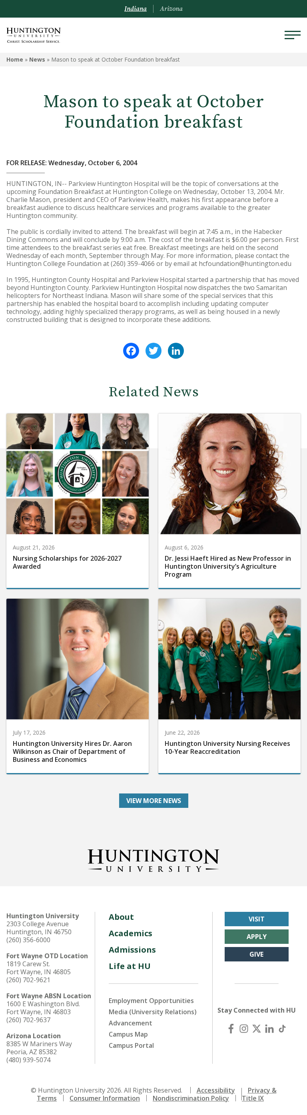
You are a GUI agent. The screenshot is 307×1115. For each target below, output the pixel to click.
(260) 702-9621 (28, 979)
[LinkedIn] (176, 351)
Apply (257, 936)
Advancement (130, 1023)
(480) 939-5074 (28, 1059)
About (121, 916)
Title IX (253, 1098)
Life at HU (130, 966)
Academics (130, 933)
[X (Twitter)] (256, 1028)
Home (14, 59)
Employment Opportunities (151, 1000)
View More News (153, 800)
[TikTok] (282, 1028)
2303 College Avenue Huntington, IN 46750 (39, 927)
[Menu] (292, 35)
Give (256, 954)
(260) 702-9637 (28, 1019)
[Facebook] (131, 351)
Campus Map (128, 1034)
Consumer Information (105, 1098)
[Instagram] (244, 1028)
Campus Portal (131, 1045)
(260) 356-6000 (28, 939)
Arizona (171, 9)
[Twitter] (153, 351)
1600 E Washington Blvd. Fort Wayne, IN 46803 (43, 1007)
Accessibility (216, 1090)
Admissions (132, 949)
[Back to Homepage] (153, 859)
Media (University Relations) (153, 1011)
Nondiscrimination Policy (191, 1098)
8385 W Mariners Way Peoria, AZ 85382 (39, 1047)
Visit (257, 919)
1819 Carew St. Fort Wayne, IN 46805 (38, 967)
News (37, 59)
